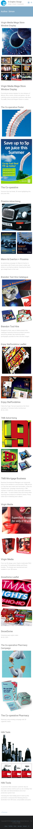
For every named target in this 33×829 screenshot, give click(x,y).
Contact (25, 826)
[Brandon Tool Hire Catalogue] (16, 280)
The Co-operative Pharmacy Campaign (14, 646)
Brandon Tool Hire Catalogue (14, 277)
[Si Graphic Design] (3, 1)
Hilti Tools (5, 732)
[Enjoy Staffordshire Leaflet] (16, 348)
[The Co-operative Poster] (16, 110)
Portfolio (10, 826)
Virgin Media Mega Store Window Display (12, 24)
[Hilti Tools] (16, 736)
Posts (15, 826)
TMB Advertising (9, 418)
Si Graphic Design (15, 2)
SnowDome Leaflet (10, 577)
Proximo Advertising (10, 201)
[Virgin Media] (16, 508)
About (5, 826)
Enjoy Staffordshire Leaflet (13, 344)
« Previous (4, 812)
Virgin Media (7, 504)
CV (28, 826)
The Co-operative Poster (12, 107)
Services (20, 826)
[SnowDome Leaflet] (16, 580)
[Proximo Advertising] (16, 205)
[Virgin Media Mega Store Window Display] (16, 29)
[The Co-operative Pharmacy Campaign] (16, 651)
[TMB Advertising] (16, 421)
